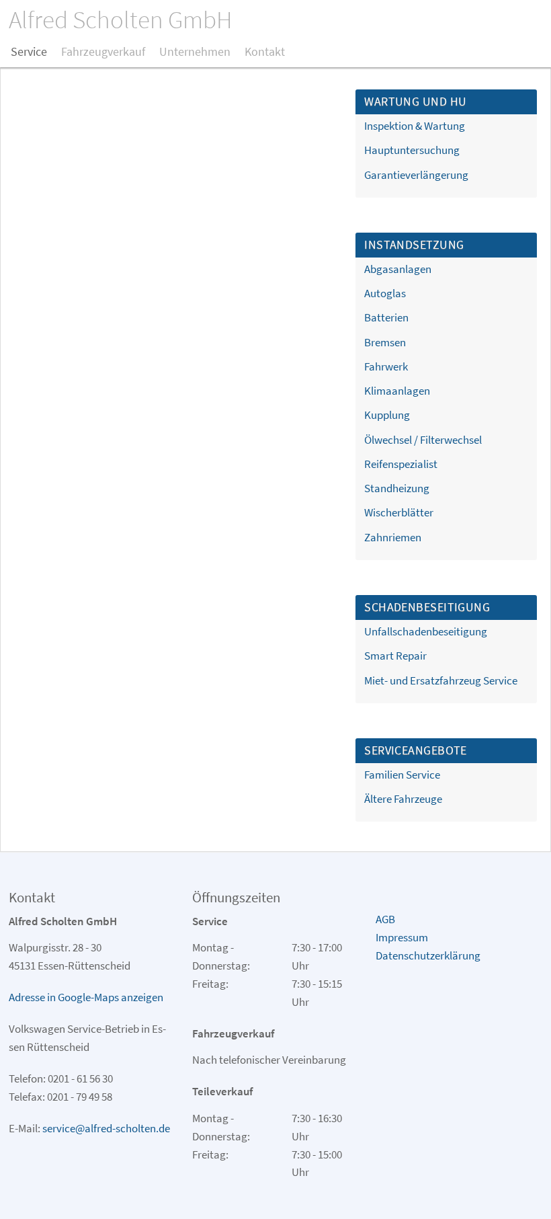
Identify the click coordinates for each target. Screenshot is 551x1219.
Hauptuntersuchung (412, 150)
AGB (385, 919)
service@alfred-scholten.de (106, 1128)
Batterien (386, 317)
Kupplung (387, 414)
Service (29, 51)
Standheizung (396, 488)
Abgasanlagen (397, 269)
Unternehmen (194, 51)
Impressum (402, 937)
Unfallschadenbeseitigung (425, 631)
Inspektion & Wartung (414, 125)
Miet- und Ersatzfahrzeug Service (440, 680)
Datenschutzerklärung (428, 955)
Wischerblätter (398, 512)
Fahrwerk (386, 366)
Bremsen (385, 342)
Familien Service (402, 774)
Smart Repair (395, 655)
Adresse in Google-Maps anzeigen (86, 997)
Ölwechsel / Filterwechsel (423, 439)
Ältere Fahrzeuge (403, 798)
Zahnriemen (392, 537)
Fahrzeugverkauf (103, 51)
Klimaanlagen (397, 390)
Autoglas (385, 293)
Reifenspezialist (400, 464)
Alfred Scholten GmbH (120, 19)
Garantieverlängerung (416, 174)
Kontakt (265, 51)
